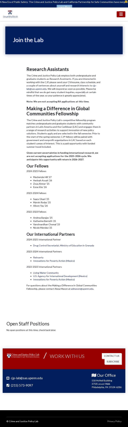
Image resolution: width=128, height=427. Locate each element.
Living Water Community (46, 272)
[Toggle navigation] (121, 14)
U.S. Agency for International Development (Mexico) (60, 276)
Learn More (64, 6)
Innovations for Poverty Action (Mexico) (54, 260)
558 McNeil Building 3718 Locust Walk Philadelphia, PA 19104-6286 (107, 384)
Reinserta (38, 257)
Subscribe (113, 361)
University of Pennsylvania (102, 401)
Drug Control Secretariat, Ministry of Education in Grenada (63, 245)
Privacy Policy (114, 421)
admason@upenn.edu (82, 288)
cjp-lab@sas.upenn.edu (26, 378)
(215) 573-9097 (21, 385)
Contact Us (111, 355)
